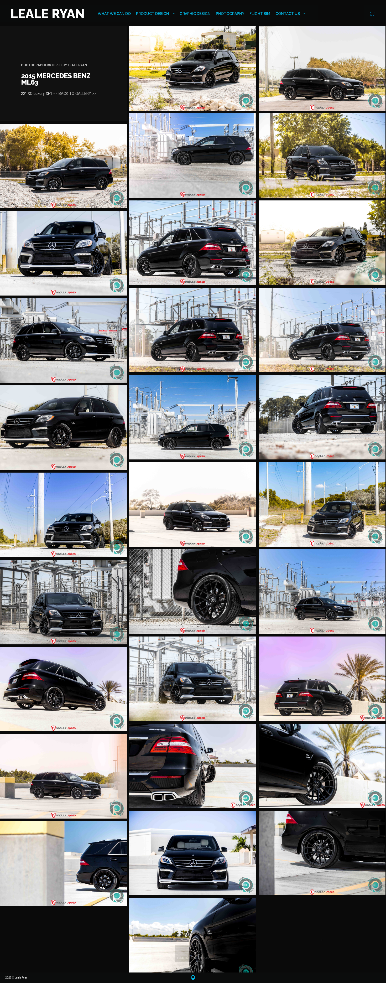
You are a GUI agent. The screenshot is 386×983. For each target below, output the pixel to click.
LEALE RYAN (48, 13)
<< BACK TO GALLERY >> (74, 93)
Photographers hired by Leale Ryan (54, 65)
